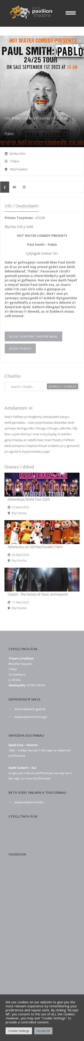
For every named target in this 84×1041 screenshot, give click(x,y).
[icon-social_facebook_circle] (14, 829)
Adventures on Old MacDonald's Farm (35, 547)
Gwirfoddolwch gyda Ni (29, 709)
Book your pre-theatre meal (33, 336)
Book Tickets (20, 348)
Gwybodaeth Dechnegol (30, 717)
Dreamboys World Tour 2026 (29, 499)
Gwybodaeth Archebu (29, 802)
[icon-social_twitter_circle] (24, 829)
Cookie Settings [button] (18, 1031)
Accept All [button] (43, 1031)
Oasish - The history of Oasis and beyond (37, 594)
